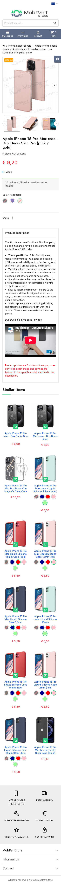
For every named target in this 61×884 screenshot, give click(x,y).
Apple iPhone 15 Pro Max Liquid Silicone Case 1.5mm (16, 619)
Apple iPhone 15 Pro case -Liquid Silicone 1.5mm (45, 619)
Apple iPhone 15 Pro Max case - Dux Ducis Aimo (45, 436)
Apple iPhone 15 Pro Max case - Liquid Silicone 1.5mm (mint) (45, 488)
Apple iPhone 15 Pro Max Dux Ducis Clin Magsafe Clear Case (15, 488)
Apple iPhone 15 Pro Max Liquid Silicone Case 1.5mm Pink (45, 553)
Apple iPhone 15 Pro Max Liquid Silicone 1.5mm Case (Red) (16, 553)
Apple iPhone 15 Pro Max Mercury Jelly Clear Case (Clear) (45, 750)
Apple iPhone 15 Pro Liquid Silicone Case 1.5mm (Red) (15, 684)
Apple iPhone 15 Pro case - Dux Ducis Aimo (15, 435)
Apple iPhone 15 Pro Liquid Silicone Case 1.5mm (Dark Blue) (15, 750)
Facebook (12, 218)
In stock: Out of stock (14, 153)
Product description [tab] (17, 232)
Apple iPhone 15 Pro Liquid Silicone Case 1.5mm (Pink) (45, 684)
